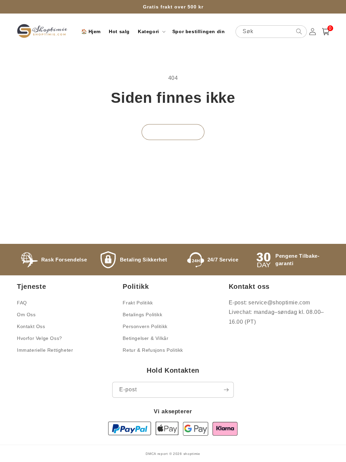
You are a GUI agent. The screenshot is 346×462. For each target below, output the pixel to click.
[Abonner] (226, 390)
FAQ (22, 302)
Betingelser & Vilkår (145, 338)
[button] (151, 31)
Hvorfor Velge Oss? (39, 338)
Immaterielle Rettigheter (45, 350)
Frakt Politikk (138, 302)
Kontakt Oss (31, 326)
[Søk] (299, 31)
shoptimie (191, 454)
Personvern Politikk (145, 326)
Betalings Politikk (142, 314)
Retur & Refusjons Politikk (153, 350)
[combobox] (271, 32)
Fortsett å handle (173, 132)
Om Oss (26, 314)
